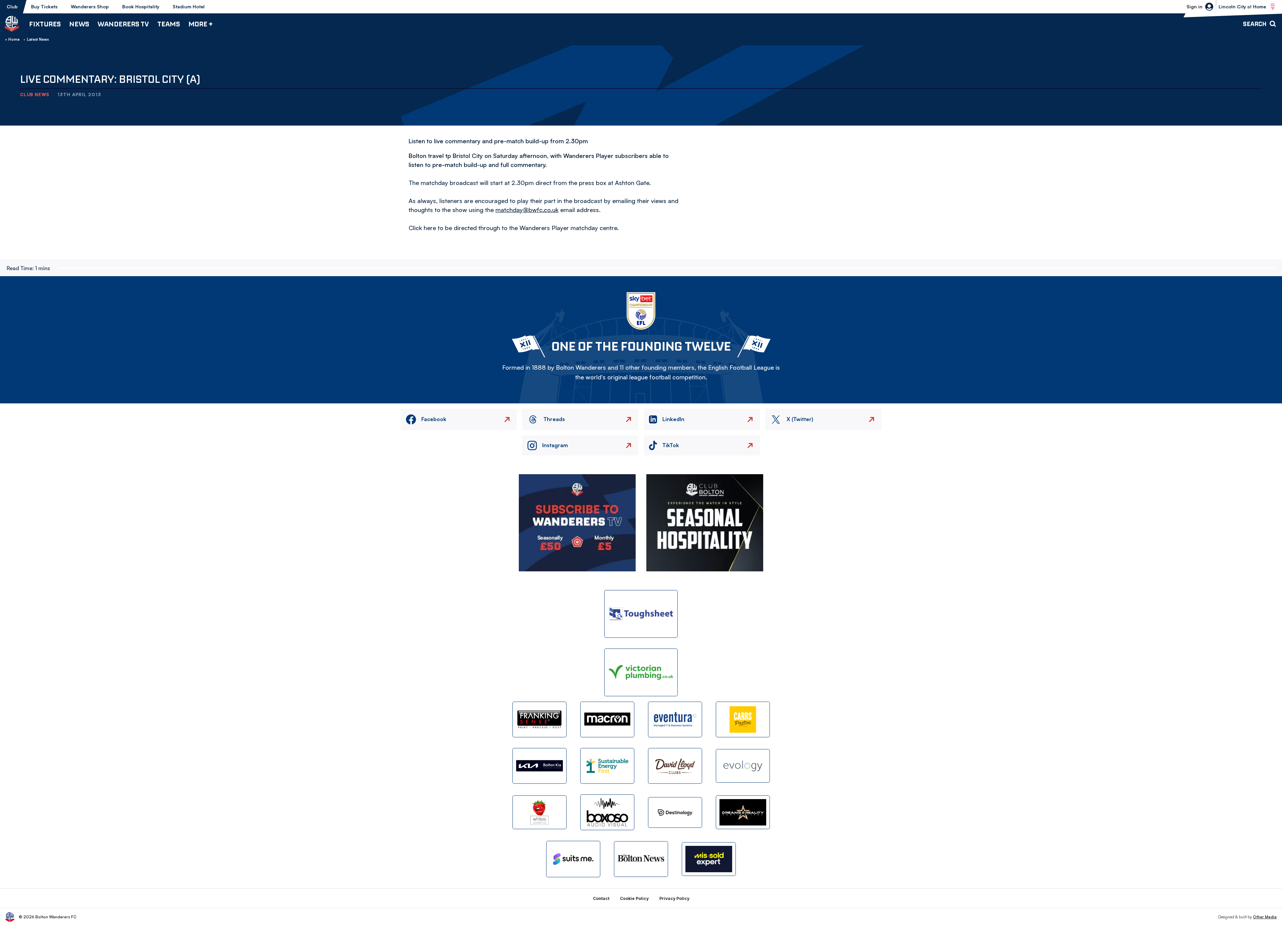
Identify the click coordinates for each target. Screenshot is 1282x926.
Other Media (1265, 916)
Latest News (38, 39)
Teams (168, 24)
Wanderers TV (123, 24)
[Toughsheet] (641, 614)
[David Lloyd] (675, 766)
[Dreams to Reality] (743, 812)
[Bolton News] (641, 859)
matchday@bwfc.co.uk (527, 209)
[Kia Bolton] (539, 766)
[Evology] (743, 766)
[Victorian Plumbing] (641, 672)
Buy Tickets (44, 6)
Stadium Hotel (189, 6)
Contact (601, 898)
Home (14, 39)
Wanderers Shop (90, 6)
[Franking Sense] (539, 719)
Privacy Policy (674, 898)
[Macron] (607, 719)
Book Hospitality (140, 6)
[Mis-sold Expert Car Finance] (709, 859)
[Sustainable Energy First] (607, 766)
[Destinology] (675, 812)
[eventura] (675, 719)
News (79, 24)
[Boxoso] (607, 812)
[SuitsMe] (573, 859)
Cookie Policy (634, 898)
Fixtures (45, 24)
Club (12, 6)
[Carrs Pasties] (743, 719)
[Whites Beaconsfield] (539, 812)
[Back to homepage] (11, 23)
